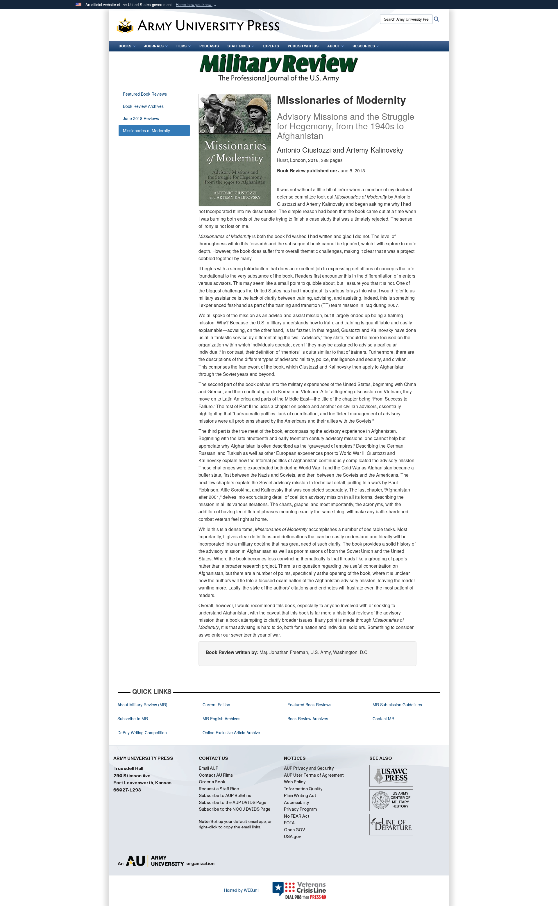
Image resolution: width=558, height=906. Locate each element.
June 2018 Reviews (141, 118)
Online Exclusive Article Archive (231, 732)
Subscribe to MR (132, 718)
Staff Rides (239, 46)
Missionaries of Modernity (146, 130)
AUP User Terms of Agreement (314, 775)
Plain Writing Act (300, 795)
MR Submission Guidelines (397, 704)
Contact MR (383, 718)
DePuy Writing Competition (142, 732)
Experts (271, 46)
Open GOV (294, 829)
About (333, 46)
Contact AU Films (216, 775)
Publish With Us (303, 46)
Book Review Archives (143, 106)
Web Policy (295, 782)
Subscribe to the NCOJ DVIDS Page (234, 809)
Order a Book (212, 782)
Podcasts (209, 46)
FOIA (289, 822)
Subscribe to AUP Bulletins (225, 795)
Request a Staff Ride (219, 788)
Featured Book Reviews (145, 94)
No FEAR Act (297, 816)
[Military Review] (279, 67)
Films (181, 46)
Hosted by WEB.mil (241, 890)
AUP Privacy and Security (309, 768)
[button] (197, 5)
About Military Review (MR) (142, 704)
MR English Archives (221, 718)
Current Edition (216, 704)
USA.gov (292, 836)
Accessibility (296, 802)
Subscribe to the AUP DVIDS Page (232, 802)
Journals (154, 46)
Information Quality (303, 788)
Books (125, 46)
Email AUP (208, 768)
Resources (364, 46)
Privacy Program (300, 809)
